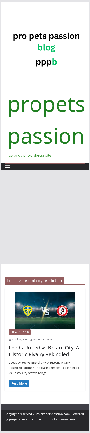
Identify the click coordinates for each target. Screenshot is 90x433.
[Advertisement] (45, 217)
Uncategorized (19, 332)
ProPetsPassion (42, 339)
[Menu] (8, 167)
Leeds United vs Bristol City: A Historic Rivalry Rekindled (44, 350)
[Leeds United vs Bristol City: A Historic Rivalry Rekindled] (45, 310)
